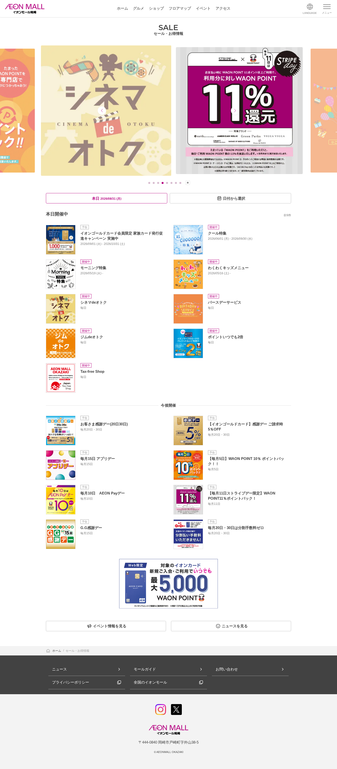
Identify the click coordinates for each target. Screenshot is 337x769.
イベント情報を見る (109, 626)
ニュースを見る (235, 626)
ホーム (57, 650)
